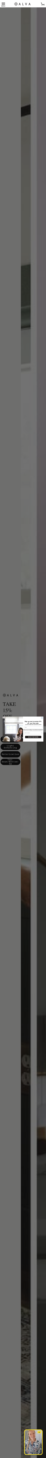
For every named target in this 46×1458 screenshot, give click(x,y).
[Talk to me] (33, 1442)
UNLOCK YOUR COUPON (33, 737)
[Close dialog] (42, 718)
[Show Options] (41, 733)
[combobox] (33, 733)
